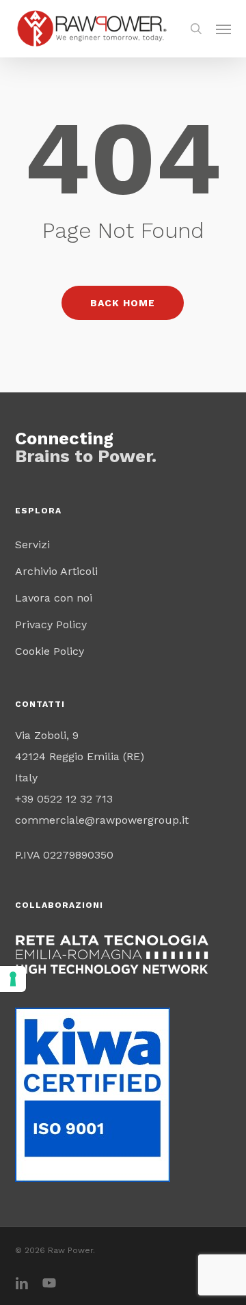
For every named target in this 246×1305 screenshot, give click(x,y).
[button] (223, 29)
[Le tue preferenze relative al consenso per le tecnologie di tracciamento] (13, 979)
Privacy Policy (51, 624)
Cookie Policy (49, 651)
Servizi (32, 544)
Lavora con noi (53, 597)
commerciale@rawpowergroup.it (102, 819)
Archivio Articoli (56, 571)
